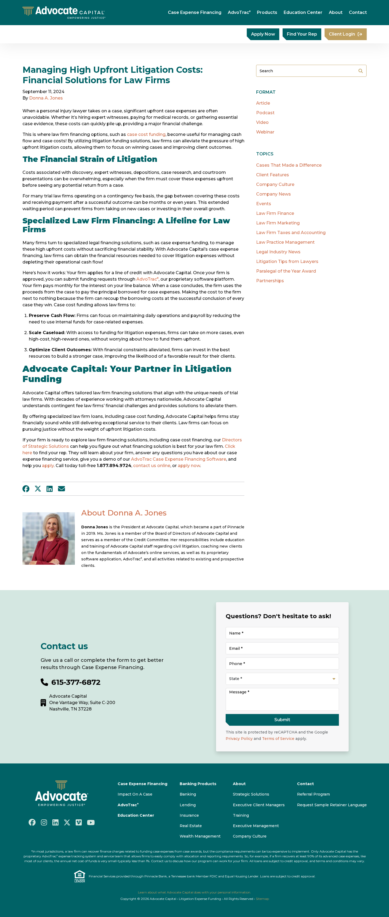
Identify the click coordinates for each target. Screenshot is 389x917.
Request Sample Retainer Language (332, 805)
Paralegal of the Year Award (286, 271)
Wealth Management (200, 836)
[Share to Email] (61, 489)
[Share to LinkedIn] (50, 489)
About (335, 12)
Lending (188, 805)
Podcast (265, 112)
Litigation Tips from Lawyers (287, 261)
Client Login (342, 34)
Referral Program (313, 794)
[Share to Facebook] (25, 488)
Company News (273, 194)
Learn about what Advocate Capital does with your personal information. (194, 892)
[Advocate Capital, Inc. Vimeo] (79, 822)
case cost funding (146, 134)
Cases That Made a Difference (289, 165)
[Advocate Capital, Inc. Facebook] (32, 822)
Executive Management (256, 825)
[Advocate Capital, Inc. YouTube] (91, 822)
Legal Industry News (278, 251)
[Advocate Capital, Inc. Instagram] (44, 822)
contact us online (151, 465)
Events (263, 203)
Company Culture (275, 184)
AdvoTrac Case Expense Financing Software (178, 459)
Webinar (265, 132)
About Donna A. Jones (124, 512)
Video (262, 122)
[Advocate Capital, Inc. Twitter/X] (67, 822)
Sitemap (262, 899)
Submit (360, 71)
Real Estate (191, 825)
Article (263, 103)
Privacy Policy (239, 738)
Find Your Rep (302, 34)
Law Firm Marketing (278, 223)
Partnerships (270, 280)
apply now (189, 465)
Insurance (189, 815)
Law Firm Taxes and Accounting (291, 232)
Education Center (303, 12)
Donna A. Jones (46, 98)
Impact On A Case (135, 794)
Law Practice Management (285, 242)
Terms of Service (278, 738)
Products (267, 12)
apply (48, 465)
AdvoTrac (239, 12)
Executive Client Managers (259, 805)
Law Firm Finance (275, 213)
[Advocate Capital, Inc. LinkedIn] (55, 822)
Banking (188, 794)
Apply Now (263, 34)
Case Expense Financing (194, 12)
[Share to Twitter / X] (38, 489)
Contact (358, 12)
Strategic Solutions (251, 794)
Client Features (272, 174)
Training (241, 815)
